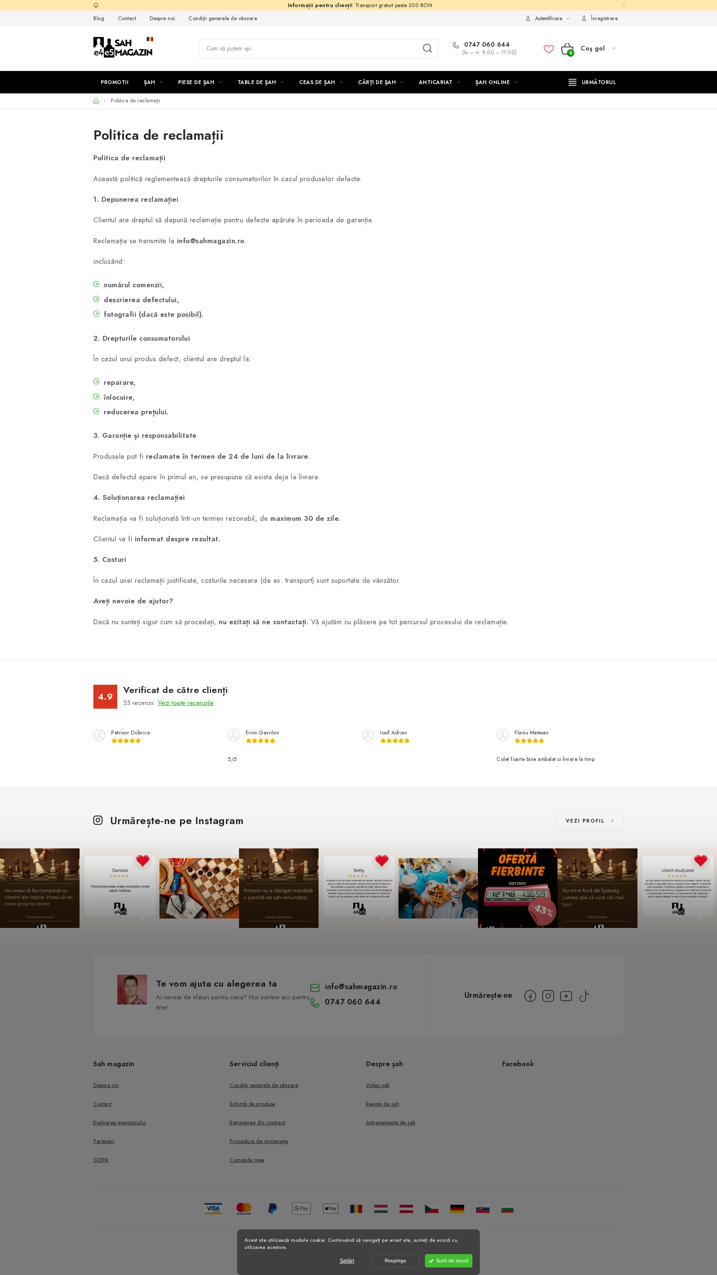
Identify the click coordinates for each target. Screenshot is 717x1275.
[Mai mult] (592, 82)
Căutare (427, 48)
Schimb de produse (252, 1104)
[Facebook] (530, 996)
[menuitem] (114, 82)
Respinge (395, 1260)
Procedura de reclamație (259, 1141)
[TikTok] (584, 996)
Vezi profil (585, 820)
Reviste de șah (382, 1104)
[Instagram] (548, 996)
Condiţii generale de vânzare (223, 18)
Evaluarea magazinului (119, 1122)
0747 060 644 (486, 45)
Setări (347, 1261)
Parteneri (104, 1141)
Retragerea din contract (257, 1122)
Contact (127, 18)
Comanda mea (247, 1160)
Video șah (378, 1085)
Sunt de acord (452, 1260)
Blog (98, 18)
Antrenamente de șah (391, 1122)
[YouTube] (566, 996)
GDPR (100, 1160)
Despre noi (162, 18)
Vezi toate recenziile (186, 703)
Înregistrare (604, 18)
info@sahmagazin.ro (361, 986)
